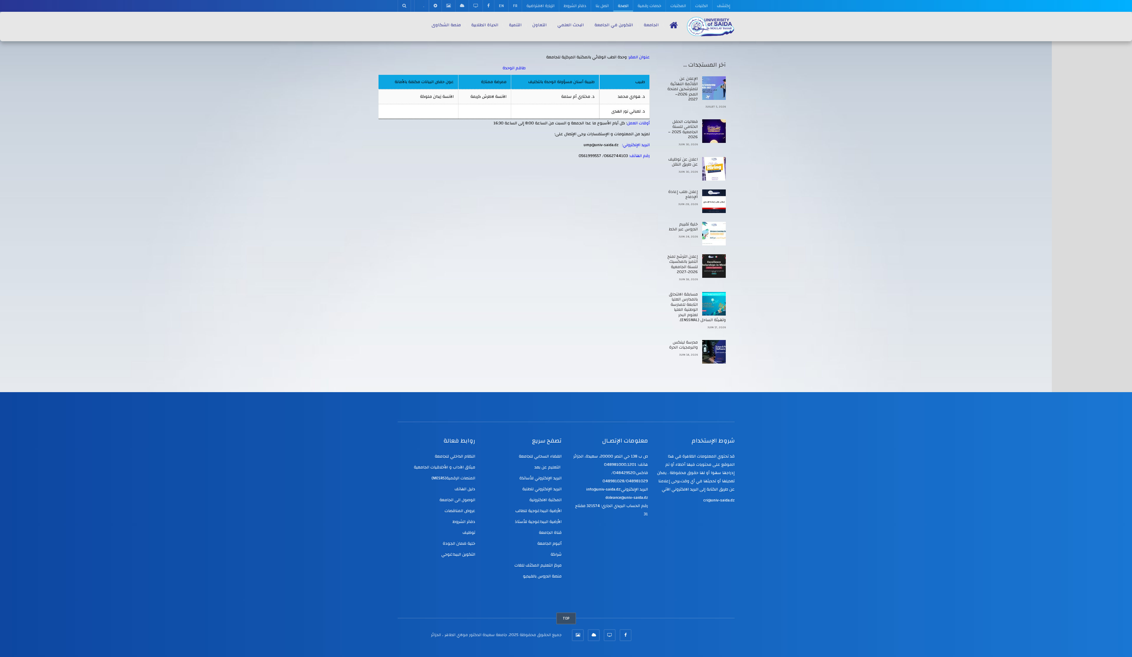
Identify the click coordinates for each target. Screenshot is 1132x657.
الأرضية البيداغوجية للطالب (538, 511)
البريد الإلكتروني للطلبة (542, 489)
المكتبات (678, 6)
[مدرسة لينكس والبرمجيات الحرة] (714, 352)
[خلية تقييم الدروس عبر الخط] (714, 233)
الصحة (623, 6)
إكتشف (723, 6)
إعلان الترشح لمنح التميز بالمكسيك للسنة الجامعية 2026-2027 (682, 264)
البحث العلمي (570, 25)
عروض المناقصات (460, 511)
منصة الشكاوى (446, 25)
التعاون (539, 25)
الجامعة (651, 25)
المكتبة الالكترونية (545, 500)
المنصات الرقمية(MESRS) (453, 478)
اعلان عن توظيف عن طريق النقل (683, 162)
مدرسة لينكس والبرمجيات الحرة (683, 345)
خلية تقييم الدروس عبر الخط (683, 226)
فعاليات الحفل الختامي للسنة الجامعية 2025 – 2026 (683, 129)
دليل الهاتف (465, 489)
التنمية (515, 25)
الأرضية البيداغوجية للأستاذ (538, 522)
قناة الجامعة (550, 533)
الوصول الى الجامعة (457, 500)
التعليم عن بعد (548, 467)
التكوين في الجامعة (614, 25)
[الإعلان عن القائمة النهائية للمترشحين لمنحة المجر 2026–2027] (714, 88)
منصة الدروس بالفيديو (542, 576)
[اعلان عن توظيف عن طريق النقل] (714, 169)
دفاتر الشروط (575, 6)
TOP (566, 618)
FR (515, 6)
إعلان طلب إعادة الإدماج (683, 194)
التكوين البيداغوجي (458, 554)
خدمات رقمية (649, 6)
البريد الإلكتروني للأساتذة (540, 478)
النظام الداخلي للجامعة (455, 456)
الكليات (701, 6)
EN (501, 6)
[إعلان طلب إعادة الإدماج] (714, 201)
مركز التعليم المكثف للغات (538, 565)
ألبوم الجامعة (549, 543)
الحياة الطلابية (484, 25)
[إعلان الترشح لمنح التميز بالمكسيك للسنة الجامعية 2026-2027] (714, 266)
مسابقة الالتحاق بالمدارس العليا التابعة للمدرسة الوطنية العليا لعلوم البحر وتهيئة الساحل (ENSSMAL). (697, 307)
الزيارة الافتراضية (540, 6)
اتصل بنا (602, 6)
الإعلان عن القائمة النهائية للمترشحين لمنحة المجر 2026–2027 (682, 89)
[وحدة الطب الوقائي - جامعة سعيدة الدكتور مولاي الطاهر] (711, 26)
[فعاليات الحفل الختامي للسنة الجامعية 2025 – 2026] (714, 131)
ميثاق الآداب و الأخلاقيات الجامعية (444, 467)
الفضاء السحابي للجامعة (540, 456)
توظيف (469, 533)
